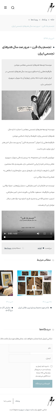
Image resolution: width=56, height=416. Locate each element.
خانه (52, 19)
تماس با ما (7, 401)
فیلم (40, 248)
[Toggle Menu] (5, 7)
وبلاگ (44, 19)
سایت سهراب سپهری (26, 409)
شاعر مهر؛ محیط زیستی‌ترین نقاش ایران (33, 307)
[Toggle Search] (12, 7)
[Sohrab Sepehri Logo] (51, 7)
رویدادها (34, 19)
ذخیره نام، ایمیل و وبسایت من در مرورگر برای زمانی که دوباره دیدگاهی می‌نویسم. (43, 371)
